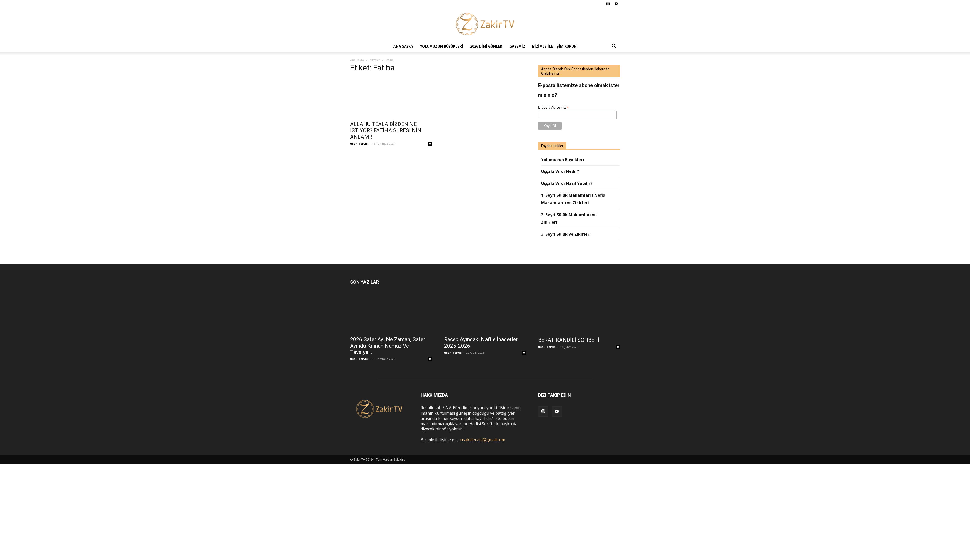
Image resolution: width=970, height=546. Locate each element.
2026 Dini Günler (486, 46)
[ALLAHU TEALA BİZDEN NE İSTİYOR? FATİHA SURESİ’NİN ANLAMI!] (391, 97)
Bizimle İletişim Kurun (554, 46)
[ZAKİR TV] (485, 24)
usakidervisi (359, 143)
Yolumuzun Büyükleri (441, 46)
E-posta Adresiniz (553, 107)
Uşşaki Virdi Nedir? (560, 171)
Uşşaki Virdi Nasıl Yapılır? (566, 183)
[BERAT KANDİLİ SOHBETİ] (579, 313)
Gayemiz (517, 46)
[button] (614, 46)
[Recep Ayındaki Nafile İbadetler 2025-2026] (485, 313)
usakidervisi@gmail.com (482, 439)
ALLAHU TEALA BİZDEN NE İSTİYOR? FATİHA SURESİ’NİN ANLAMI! (385, 130)
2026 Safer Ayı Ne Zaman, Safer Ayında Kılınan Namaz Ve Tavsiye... (387, 345)
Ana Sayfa (403, 46)
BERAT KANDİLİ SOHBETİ (568, 340)
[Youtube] (616, 3)
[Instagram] (608, 3)
